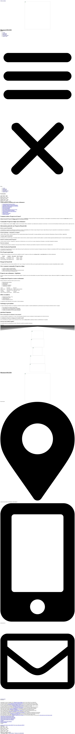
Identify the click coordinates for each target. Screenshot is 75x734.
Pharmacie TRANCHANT (19, 706)
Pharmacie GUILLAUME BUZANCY (16, 703)
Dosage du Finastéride (6, 208)
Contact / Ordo (4, 36)
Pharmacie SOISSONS (13, 708)
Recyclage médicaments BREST (19, 725)
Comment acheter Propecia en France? (8, 204)
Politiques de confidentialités (19, 733)
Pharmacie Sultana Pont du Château (18, 715)
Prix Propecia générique (6, 207)
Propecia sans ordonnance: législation (8, 210)
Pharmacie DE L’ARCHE (18, 710)
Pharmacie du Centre (15, 714)
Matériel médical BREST (9, 725)
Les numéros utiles (5, 35)
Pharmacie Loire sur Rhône (18, 702)
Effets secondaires (5, 212)
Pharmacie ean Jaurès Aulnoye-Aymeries (14, 704)
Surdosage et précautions (6, 213)
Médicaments (4, 34)
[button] (37, 112)
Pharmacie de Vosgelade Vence (15, 713)
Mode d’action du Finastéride (7, 206)
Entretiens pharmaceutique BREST (6, 721)
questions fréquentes (5, 214)
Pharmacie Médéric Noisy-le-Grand (18, 705)
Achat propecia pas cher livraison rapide (45, 715)
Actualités (2, 720)
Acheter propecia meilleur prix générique (7, 719)
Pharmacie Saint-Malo (12, 711)
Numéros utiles (2, 725)
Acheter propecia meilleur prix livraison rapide (7, 717)
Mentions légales (11, 733)
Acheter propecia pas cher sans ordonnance (7, 718)
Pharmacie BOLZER (6, 30)
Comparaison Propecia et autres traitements (9, 211)
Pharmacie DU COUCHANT (18, 707)
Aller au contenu (3, 0)
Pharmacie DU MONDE (20, 712)
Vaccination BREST (3, 722)
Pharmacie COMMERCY (14, 709)
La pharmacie (4, 33)
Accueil (3, 32)
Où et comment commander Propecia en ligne (9, 209)
